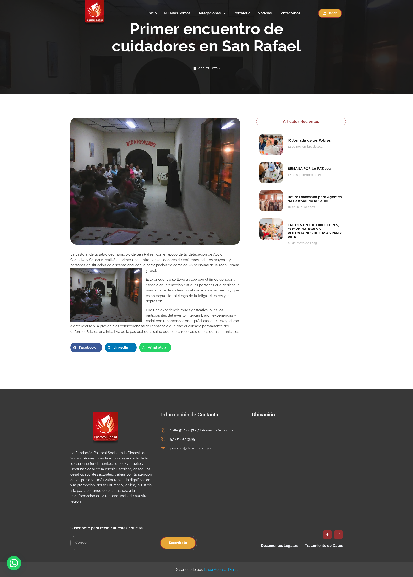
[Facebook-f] (327, 534)
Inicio (152, 13)
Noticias (265, 13)
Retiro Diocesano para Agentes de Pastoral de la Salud (315, 199)
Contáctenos (289, 13)
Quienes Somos (177, 13)
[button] (86, 347)
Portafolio (242, 13)
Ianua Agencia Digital (221, 569)
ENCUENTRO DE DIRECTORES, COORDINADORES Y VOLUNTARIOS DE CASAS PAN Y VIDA (315, 231)
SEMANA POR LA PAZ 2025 (310, 169)
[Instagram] (338, 534)
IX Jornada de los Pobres (309, 140)
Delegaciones (209, 13)
